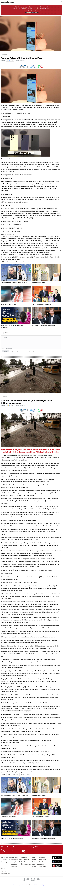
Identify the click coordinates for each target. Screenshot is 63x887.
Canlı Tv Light (4, 862)
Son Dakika (14, 864)
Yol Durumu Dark (5, 859)
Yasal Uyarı (49, 885)
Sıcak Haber (42, 866)
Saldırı (28, 774)
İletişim (19, 885)
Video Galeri (42, 859)
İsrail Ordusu (15, 774)
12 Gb (3, 261)
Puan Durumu (24, 862)
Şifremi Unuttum (5, 873)
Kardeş (22, 774)
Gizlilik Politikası (25, 885)
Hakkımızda (14, 885)
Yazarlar (41, 862)
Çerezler (32, 885)
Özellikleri (23, 261)
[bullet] (24, 351)
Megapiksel (15, 261)
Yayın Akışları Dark (16, 859)
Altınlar (34, 857)
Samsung (30, 261)
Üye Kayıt (3, 871)
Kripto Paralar (35, 864)
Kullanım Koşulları (42, 885)
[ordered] (22, 351)
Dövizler (34, 859)
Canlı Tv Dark (14, 857)
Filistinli (3, 774)
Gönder (6, 351)
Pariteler (34, 866)
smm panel (14, 866)
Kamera (9, 261)
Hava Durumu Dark (6, 857)
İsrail (9, 774)
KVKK (35, 885)
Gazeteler (42, 864)
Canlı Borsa (24, 857)
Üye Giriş (3, 868)
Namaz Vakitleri (25, 859)
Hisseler (34, 862)
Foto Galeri (42, 857)
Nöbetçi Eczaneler (16, 862)
